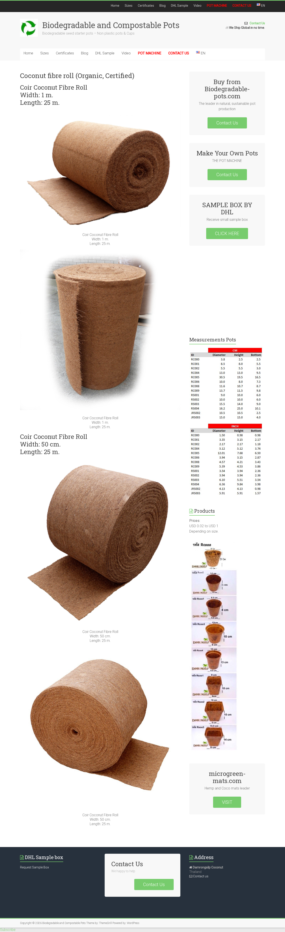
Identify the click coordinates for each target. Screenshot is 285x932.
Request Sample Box (34, 867)
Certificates (146, 5)
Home (115, 5)
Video (197, 5)
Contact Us (256, 23)
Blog (162, 5)
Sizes (128, 5)
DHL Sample (179, 5)
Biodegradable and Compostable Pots (110, 25)
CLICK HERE (227, 233)
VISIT (227, 802)
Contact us (200, 876)
